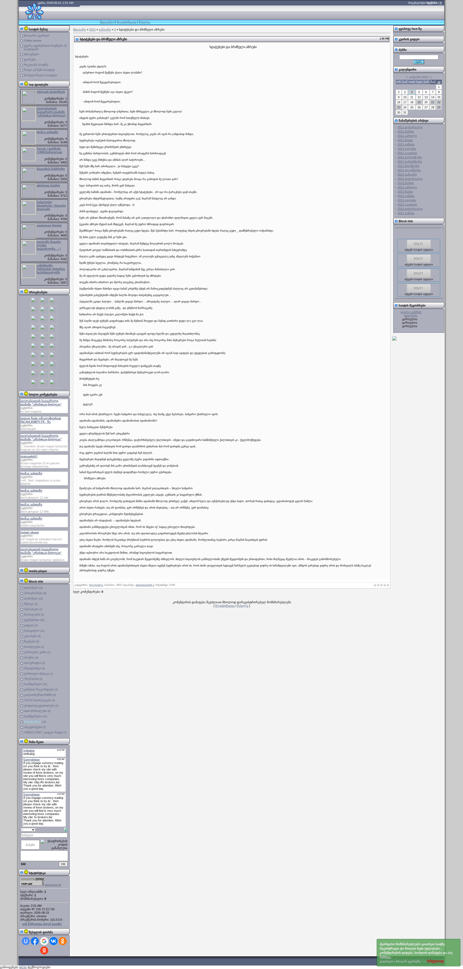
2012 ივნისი (406, 196)
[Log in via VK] (54, 941)
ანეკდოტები (33, 727)
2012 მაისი (405, 191)
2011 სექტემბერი (410, 157)
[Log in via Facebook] (35, 941)
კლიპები (30, 636)
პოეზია (29, 657)
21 (432, 102)
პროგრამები (33, 593)
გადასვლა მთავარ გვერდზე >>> (416, 952)
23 (398, 107)
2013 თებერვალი (410, 208)
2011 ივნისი (406, 144)
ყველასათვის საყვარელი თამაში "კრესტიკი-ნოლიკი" (51, 112)
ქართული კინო (35, 652)
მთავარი (106, 22)
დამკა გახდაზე (47, 132)
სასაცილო (31, 630)
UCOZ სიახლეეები (37, 700)
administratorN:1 (145, 585)
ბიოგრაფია (32, 662)
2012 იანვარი (407, 174)
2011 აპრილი (407, 135)
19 (419, 102)
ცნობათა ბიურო (48, 185)
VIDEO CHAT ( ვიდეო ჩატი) (43, 732)
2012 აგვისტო (407, 204)
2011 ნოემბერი (408, 165)
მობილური (32, 614)
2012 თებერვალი (410, 178)
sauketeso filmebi (49, 225)
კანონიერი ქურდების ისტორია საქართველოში (51, 269)
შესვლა (144, 22)
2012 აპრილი (407, 187)
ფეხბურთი (31, 619)
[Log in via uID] (26, 941)
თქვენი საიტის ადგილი (419, 243)
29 (438, 107)
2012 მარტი (406, 183)
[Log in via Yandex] (44, 950)
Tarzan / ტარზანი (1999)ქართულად (49, 150)
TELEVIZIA (31, 679)
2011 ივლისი (407, 148)
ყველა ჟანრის (411, 312)
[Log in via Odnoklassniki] (63, 941)
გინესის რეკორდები (39, 689)
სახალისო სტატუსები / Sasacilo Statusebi (51, 205)
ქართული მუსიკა (36, 673)
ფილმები (31, 587)
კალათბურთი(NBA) (38, 694)
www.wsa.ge (53, 884)
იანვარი (105, 29)
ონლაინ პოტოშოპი (51, 91)
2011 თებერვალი (410, 127)
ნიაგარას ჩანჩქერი (51, 168)
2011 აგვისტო (407, 153)
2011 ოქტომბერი (410, 161)
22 (438, 102)
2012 (92, 29)
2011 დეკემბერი (409, 170)
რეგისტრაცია (126, 22)
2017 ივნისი (406, 213)
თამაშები (31, 598)
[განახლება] (66, 829)
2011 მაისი (405, 140)
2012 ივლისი (407, 200)
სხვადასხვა (32, 668)
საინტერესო (33, 684)
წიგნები (29, 641)
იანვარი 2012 (418, 77)
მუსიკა (29, 603)
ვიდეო (29, 625)
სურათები (31, 609)
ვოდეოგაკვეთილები (39, 705)
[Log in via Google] (44, 941)
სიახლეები (32, 646)
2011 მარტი (406, 131)
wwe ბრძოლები (35, 710)
